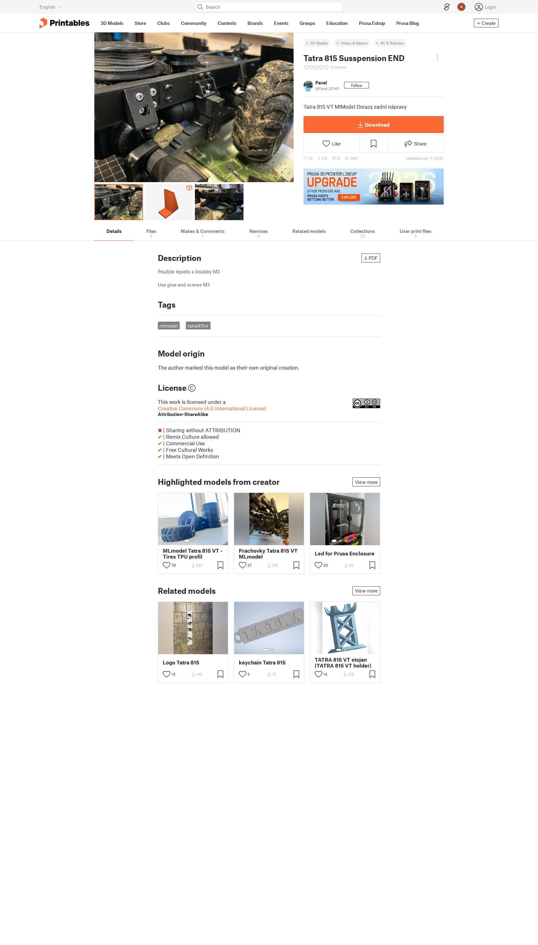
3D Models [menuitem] (112, 23)
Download (377, 124)
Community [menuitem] (193, 23)
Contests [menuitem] (227, 23)
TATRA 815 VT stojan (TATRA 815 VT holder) (343, 663)
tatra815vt (198, 325)
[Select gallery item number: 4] (350, 541)
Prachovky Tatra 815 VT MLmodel (268, 554)
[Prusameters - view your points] (461, 7)
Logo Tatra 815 (181, 662)
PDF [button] (373, 258)
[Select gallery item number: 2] (193, 541)
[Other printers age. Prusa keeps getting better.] (374, 186)
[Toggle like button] (166, 565)
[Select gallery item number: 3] (198, 541)
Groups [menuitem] (307, 23)
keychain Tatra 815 (262, 662)
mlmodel (168, 325)
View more (366, 482)
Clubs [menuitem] (163, 23)
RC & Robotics (392, 43)
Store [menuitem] (140, 23)
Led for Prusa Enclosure (345, 553)
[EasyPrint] (446, 7)
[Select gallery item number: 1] (186, 541)
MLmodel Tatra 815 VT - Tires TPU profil (193, 554)
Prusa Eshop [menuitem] (372, 23)
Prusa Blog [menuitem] (407, 23)
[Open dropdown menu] (437, 57)
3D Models (319, 43)
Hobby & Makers (354, 43)
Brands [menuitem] (255, 23)
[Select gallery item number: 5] (354, 541)
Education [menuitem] (337, 23)
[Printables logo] (64, 23)
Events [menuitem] (281, 23)
